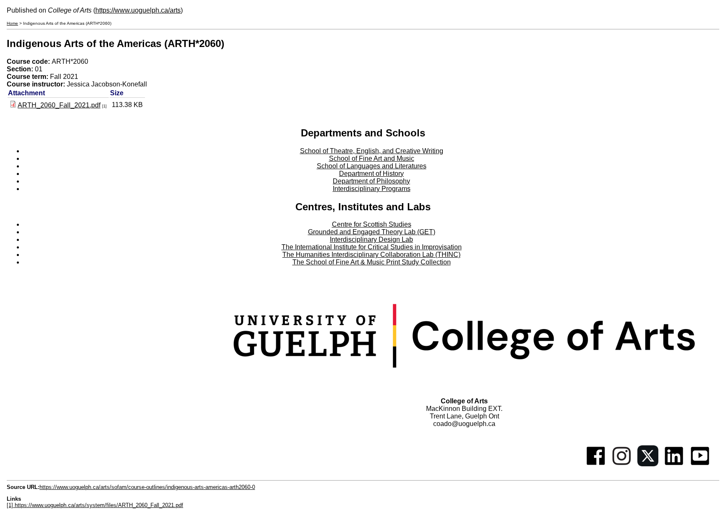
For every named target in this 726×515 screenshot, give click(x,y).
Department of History (371, 173)
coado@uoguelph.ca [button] (464, 423)
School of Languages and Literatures (371, 166)
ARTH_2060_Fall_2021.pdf (59, 105)
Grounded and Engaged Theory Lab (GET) (371, 231)
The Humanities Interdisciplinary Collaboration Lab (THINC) (371, 254)
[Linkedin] (673, 464)
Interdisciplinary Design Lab (371, 239)
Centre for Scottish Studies (371, 224)
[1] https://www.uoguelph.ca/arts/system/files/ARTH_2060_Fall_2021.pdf (95, 505)
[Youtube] (699, 464)
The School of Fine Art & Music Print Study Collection (371, 262)
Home (12, 23)
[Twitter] (647, 464)
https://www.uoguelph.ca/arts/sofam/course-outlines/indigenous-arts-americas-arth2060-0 (147, 487)
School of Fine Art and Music (371, 158)
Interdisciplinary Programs (371, 188)
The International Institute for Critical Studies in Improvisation (371, 247)
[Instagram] (621, 464)
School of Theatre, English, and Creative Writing (371, 150)
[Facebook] (595, 464)
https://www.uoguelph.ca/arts (138, 10)
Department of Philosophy (371, 181)
